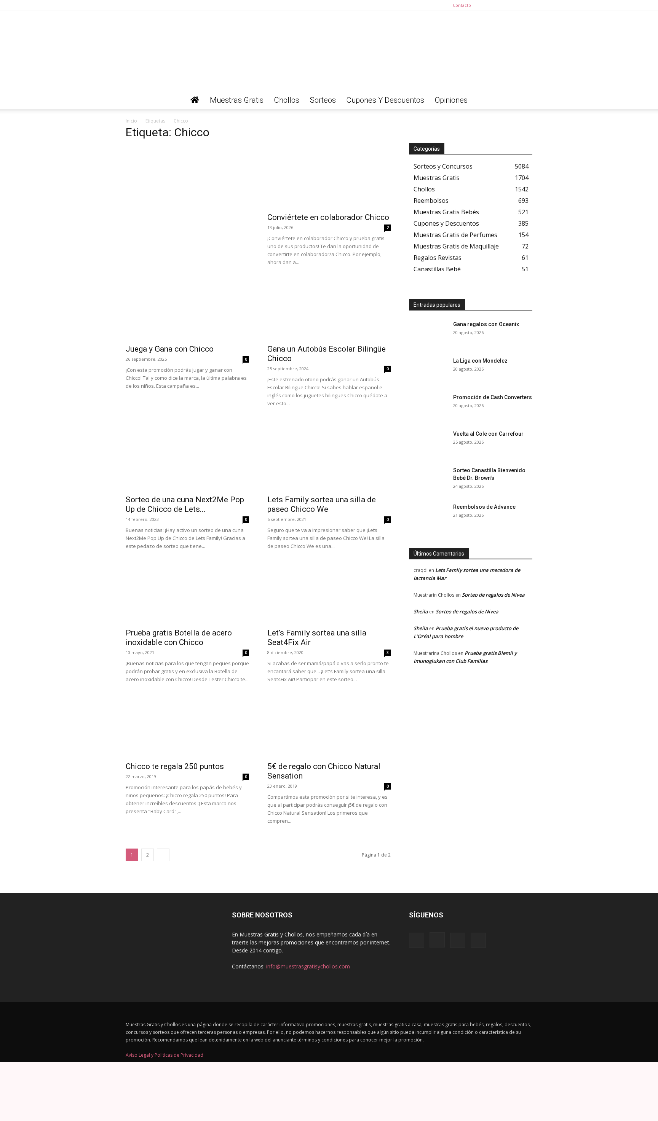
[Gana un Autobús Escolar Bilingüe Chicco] (329, 309)
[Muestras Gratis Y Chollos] (329, 51)
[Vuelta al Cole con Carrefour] (428, 443)
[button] (523, 100)
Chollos (286, 100)
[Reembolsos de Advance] (428, 516)
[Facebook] (489, 5)
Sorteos (323, 100)
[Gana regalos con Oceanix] (428, 333)
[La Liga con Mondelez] (428, 370)
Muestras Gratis (237, 100)
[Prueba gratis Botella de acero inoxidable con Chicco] (187, 592)
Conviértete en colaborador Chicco (328, 217)
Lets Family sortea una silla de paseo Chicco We (321, 504)
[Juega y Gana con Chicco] (187, 309)
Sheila (421, 611)
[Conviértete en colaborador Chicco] (329, 177)
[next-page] (163, 855)
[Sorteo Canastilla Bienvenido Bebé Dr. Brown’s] (428, 480)
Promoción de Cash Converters (492, 397)
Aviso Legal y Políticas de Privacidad (164, 1055)
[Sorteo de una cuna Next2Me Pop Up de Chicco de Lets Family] (187, 459)
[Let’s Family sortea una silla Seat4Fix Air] (329, 592)
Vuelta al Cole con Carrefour (488, 434)
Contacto (462, 5)
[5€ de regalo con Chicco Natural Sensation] (329, 728)
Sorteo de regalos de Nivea (493, 594)
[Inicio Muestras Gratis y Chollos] (194, 100)
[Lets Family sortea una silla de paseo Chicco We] (329, 459)
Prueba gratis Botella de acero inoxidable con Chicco (179, 637)
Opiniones (451, 100)
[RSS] (514, 5)
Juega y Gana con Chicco (170, 348)
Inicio (131, 121)
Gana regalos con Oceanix (486, 324)
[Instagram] (501, 5)
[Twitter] (526, 5)
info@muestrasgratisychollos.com (308, 966)
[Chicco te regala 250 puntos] (187, 728)
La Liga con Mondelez (480, 361)
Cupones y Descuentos (385, 100)
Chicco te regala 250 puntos (175, 766)
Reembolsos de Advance (484, 507)
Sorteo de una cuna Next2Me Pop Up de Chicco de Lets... (185, 504)
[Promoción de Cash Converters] (428, 406)
